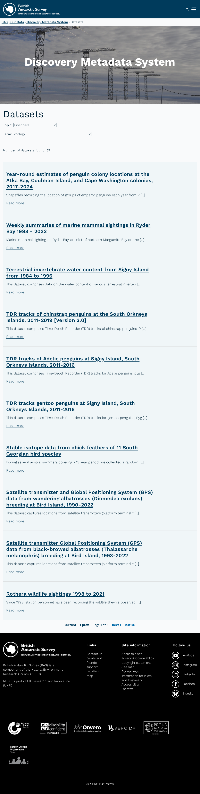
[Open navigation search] (187, 9)
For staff (127, 689)
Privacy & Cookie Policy (137, 658)
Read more (15, 203)
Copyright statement (136, 663)
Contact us (94, 654)
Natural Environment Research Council (33, 672)
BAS (5, 22)
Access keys (130, 671)
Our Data (17, 22)
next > (116, 625)
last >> (130, 625)
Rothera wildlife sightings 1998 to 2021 (55, 594)
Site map (127, 667)
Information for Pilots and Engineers (136, 678)
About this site (131, 654)
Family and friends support (94, 662)
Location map (93, 673)
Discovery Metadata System (47, 22)
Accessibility (130, 684)
